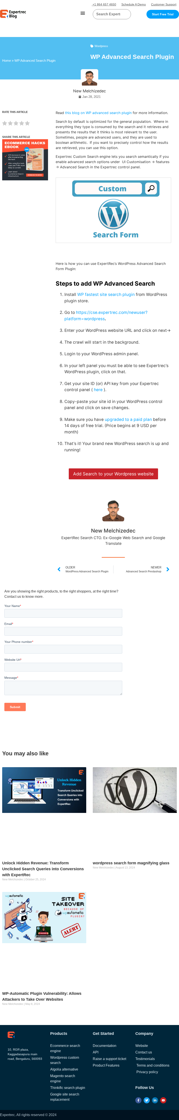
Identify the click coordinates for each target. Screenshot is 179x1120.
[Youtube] (163, 1100)
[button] (82, 13)
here (98, 389)
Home (6, 60)
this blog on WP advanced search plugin (98, 113)
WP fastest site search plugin (106, 294)
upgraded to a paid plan (128, 419)
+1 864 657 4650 (104, 4)
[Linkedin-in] (155, 1100)
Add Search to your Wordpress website (113, 473)
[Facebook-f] (138, 1100)
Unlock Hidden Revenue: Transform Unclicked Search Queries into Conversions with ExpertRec (43, 869)
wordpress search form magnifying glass (131, 863)
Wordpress (101, 46)
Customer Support (163, 4)
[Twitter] (147, 1100)
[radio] (4, 124)
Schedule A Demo (133, 4)
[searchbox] (108, 14)
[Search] (126, 14)
